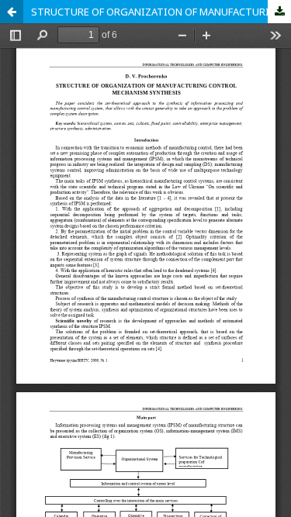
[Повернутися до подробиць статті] (11, 11)
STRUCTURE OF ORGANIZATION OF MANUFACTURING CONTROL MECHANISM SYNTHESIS (161, 12)
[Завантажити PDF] (279, 11)
